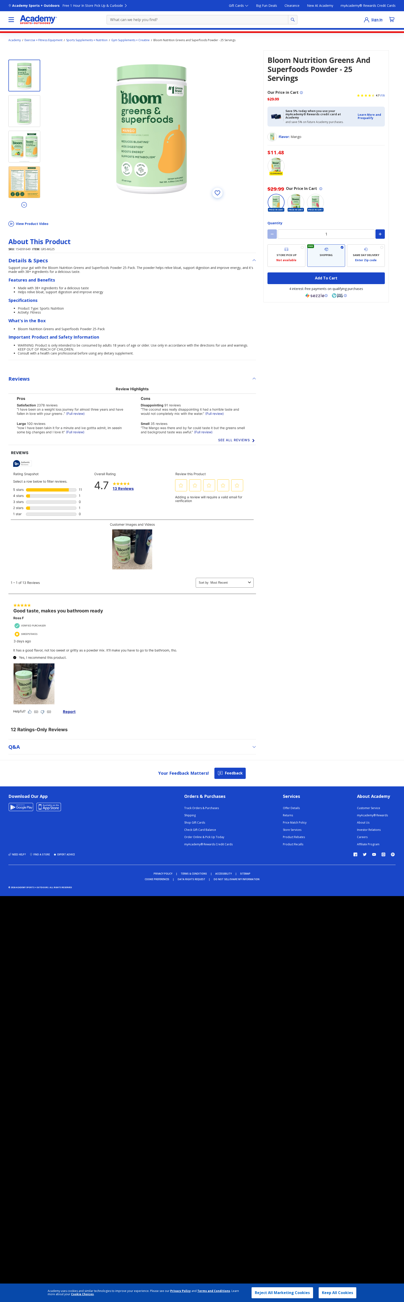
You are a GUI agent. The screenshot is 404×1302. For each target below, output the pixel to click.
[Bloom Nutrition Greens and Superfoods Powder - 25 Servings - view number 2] (24, 111)
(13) (382, 95)
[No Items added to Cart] (392, 19)
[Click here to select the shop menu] (11, 19)
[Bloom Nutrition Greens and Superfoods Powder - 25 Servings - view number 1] (24, 75)
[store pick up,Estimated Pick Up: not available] (286, 256)
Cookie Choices (82, 1294)
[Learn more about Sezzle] (316, 295)
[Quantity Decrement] (272, 234)
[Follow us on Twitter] (365, 854)
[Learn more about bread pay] (339, 295)
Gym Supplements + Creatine (130, 40)
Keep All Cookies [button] (337, 1292)
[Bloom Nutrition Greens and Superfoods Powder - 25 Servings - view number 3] (24, 146)
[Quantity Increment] (380, 234)
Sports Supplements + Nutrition (87, 40)
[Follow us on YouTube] (374, 854)
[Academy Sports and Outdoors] (38, 19)
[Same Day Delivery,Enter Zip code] (366, 256)
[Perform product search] (292, 19)
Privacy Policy (180, 1291)
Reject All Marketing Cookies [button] (282, 1292)
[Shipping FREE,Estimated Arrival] (326, 256)
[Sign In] (366, 19)
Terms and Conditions (213, 1291)
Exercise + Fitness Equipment (43, 40)
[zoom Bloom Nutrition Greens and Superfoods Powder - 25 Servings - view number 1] (151, 127)
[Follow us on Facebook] (355, 854)
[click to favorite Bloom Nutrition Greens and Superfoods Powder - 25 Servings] (217, 193)
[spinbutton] (326, 234)
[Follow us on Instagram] (383, 854)
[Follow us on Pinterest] (393, 854)
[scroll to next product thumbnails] (24, 204)
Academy (14, 40)
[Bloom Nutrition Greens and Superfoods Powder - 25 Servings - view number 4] (24, 182)
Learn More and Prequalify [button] (369, 116)
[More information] (301, 92)
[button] (370, 116)
